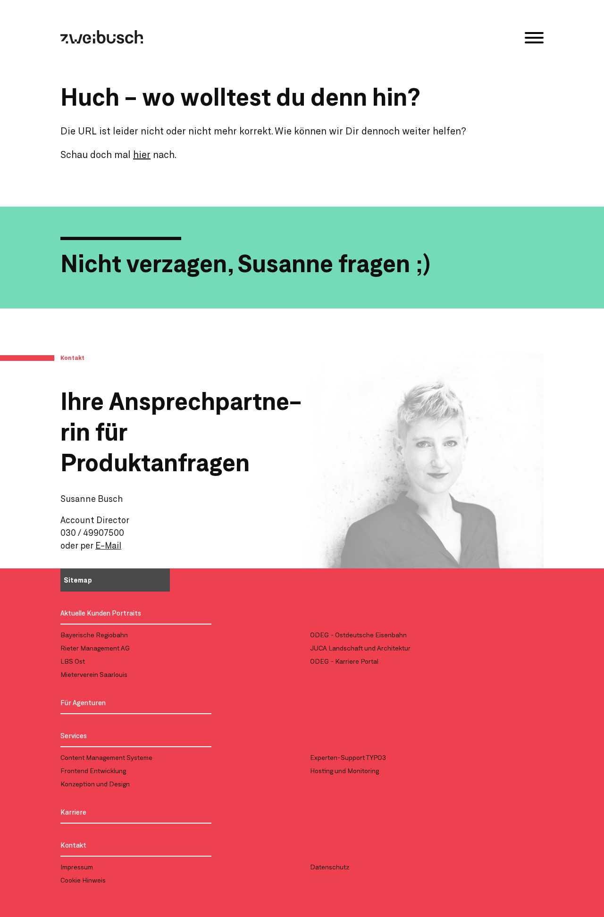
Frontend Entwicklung (93, 771)
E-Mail (108, 545)
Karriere (73, 812)
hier (142, 154)
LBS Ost (72, 661)
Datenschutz (329, 867)
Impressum (76, 867)
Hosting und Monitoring (344, 771)
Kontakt (73, 845)
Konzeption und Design (95, 784)
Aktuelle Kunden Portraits (100, 613)
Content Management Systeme (106, 757)
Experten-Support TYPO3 (348, 757)
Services (73, 736)
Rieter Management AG (95, 648)
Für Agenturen (83, 703)
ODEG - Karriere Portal (344, 661)
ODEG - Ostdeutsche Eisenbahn (358, 635)
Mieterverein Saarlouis (93, 674)
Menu (534, 37)
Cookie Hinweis (83, 880)
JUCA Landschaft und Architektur (360, 648)
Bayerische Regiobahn (94, 635)
